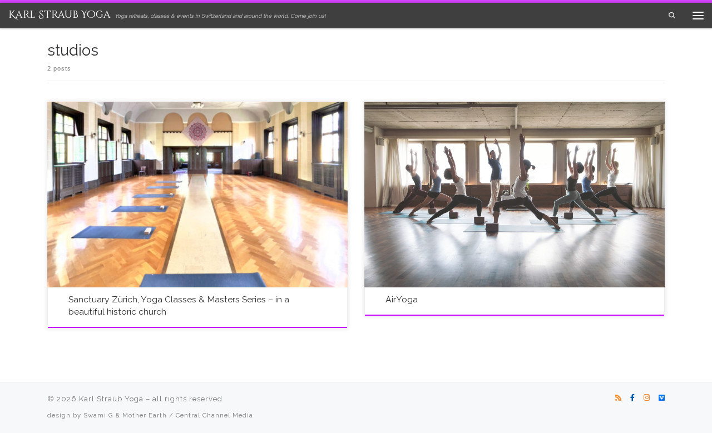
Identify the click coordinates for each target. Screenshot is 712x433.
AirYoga (401, 299)
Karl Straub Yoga (111, 399)
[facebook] (632, 398)
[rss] (618, 398)
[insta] (647, 398)
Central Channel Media (214, 415)
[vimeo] (662, 398)
